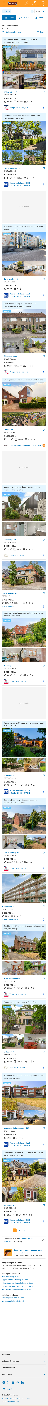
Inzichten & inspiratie (10, 1361)
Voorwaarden (15, 1398)
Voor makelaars (8, 1368)
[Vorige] (10, 1230)
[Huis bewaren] (43, 92)
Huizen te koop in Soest (11, 1276)
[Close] (9, 11)
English (9, 1389)
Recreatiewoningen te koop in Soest (16, 1289)
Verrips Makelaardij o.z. (18, 108)
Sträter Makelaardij (9, 606)
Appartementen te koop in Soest (15, 1280)
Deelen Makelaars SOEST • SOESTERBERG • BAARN (20, 184)
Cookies (27, 1398)
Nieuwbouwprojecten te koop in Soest (17, 1286)
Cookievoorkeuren (11, 1401)
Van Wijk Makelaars (17, 555)
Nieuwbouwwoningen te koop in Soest (17, 1283)
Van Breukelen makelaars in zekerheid (25, 445)
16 (33, 1230)
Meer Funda (7, 1374)
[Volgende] (38, 1230)
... (28, 1230)
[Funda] (15, 3)
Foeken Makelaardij (10, 919)
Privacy (5, 1398)
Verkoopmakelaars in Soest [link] (13, 1301)
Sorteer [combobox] (43, 32)
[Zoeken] (32, 11)
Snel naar (6, 1354)
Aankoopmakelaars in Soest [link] (13, 1298)
